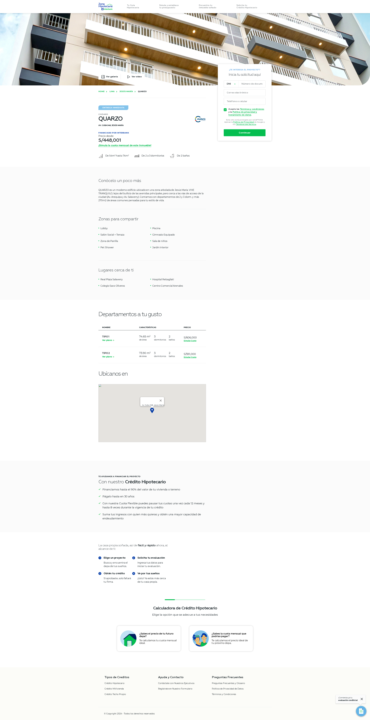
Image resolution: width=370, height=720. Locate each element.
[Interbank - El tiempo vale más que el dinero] (105, 6)
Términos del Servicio (246, 124)
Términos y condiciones (252, 109)
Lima (112, 91)
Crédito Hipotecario (114, 683)
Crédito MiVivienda (114, 689)
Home (101, 91)
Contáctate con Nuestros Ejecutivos (176, 683)
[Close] (160, 400)
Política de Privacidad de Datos (228, 689)
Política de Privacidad (243, 122)
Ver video (137, 77)
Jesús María (126, 91)
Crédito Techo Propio (115, 694)
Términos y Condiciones (224, 694)
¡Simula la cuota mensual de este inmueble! (124, 145)
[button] (152, 410)
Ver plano (107, 340)
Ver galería (112, 77)
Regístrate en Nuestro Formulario (175, 689)
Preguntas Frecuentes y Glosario (228, 683)
